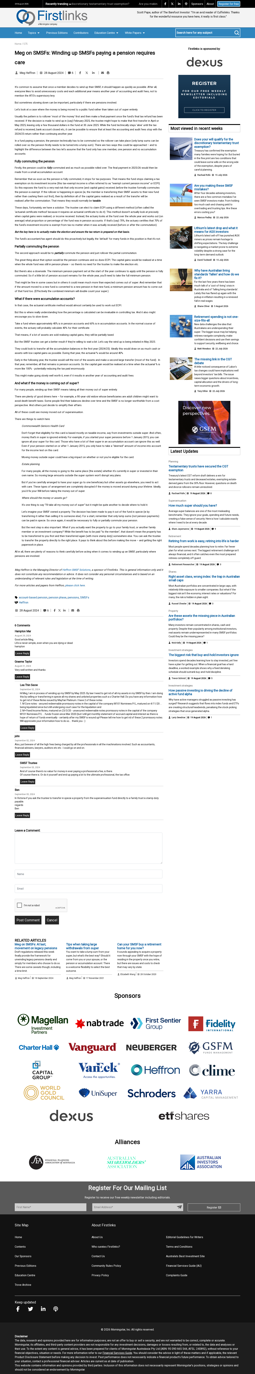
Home (18, 32)
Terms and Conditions (179, 1246)
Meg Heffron (27, 73)
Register (212, 1207)
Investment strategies (181, 650)
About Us (97, 1237)
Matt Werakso (204, 348)
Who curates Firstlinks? (106, 1246)
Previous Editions (57, 32)
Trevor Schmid (179, 678)
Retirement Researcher (183, 564)
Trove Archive (23, 1284)
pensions (73, 597)
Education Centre (25, 1275)
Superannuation (177, 500)
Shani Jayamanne (180, 529)
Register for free (229, 4)
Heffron (23, 602)
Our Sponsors (23, 1256)
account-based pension (33, 597)
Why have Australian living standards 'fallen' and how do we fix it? (216, 274)
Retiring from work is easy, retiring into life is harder (204, 541)
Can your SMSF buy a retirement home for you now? (139, 946)
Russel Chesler (179, 603)
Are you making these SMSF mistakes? (141, 4)
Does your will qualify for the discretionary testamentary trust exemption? (216, 143)
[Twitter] (86, 73)
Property (173, 611)
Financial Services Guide (117, 1353)
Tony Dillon (202, 391)
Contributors (81, 32)
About (210, 4)
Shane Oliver (203, 306)
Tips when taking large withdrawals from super (82, 946)
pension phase (57, 597)
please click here (75, 585)
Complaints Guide (176, 1275)
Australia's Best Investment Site (185, 1256)
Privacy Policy (100, 1275)
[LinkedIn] (93, 73)
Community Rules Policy (106, 1265)
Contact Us (98, 1256)
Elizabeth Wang (127, 974)
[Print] (108, 73)
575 (25, 43)
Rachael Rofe (203, 175)
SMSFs (84, 597)
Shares (172, 571)
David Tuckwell (204, 260)
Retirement (175, 536)
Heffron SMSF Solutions (76, 569)
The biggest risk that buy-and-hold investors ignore (204, 655)
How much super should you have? (193, 505)
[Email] (102, 73)
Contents (20, 1246)
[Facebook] (80, 73)
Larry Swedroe (178, 717)
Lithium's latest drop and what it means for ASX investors (216, 230)
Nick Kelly (176, 643)
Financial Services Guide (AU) (184, 1265)
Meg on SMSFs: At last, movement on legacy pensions (36, 946)
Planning (173, 461)
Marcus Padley (204, 217)
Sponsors (197, 4)
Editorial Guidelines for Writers (184, 1237)
